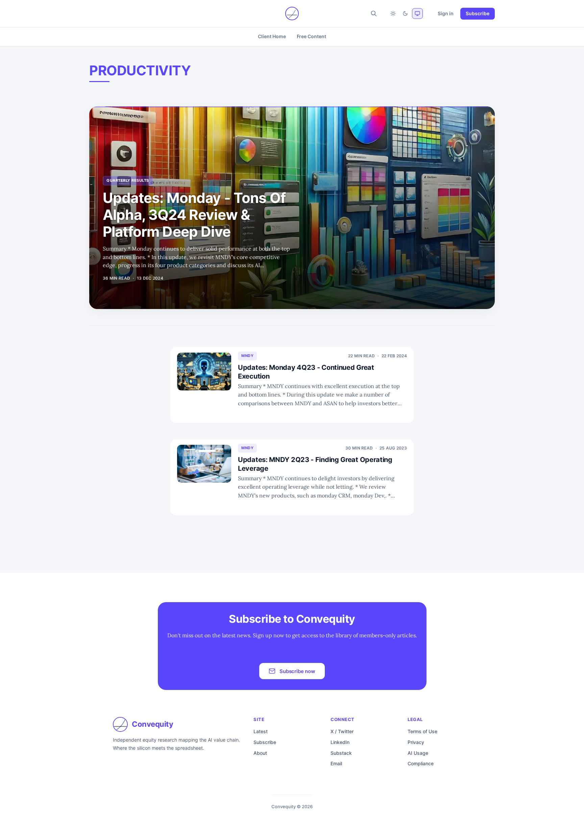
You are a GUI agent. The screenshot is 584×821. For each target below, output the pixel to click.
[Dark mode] (405, 13)
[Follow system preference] (417, 13)
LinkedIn (340, 742)
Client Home (272, 36)
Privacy (416, 742)
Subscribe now (297, 671)
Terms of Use (422, 731)
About (260, 753)
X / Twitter (342, 731)
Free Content (311, 36)
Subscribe (477, 13)
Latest (260, 731)
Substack (341, 753)
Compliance (421, 763)
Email (336, 763)
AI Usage (418, 753)
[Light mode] (393, 13)
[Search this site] (374, 13)
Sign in (446, 13)
